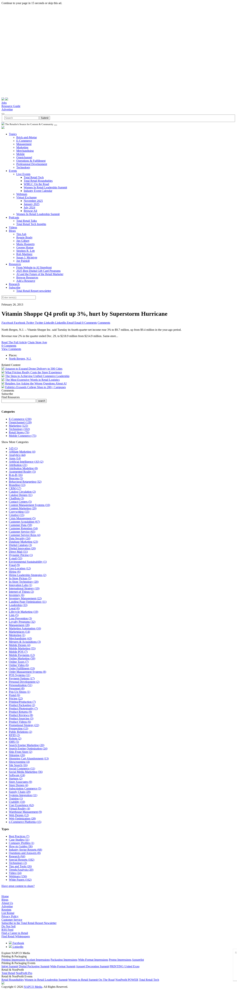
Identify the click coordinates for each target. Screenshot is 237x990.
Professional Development (31, 164)
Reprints (6, 909)
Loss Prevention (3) (20, 618)
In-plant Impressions (38, 959)
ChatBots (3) (16, 498)
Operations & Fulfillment (31, 160)
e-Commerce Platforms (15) (25, 821)
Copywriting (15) (19, 511)
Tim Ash (21, 234)
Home (5, 896)
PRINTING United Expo (124, 966)
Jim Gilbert (22, 240)
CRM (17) (15, 488)
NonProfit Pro (24, 973)
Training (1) (16, 798)
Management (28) (19, 625)
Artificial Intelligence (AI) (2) (26, 461)
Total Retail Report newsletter (33, 290)
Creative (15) (16, 515)
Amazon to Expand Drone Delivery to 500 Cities (33, 368)
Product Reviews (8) (21, 715)
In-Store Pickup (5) (20, 578)
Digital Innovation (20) (22, 548)
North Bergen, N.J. (20, 358)
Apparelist (138, 959)
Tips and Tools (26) (20, 866)
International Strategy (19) (24, 588)
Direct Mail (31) (18, 551)
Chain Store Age (37, 342)
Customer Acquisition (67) (24, 521)
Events (13, 170)
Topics (13, 134)
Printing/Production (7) (22, 701)
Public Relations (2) (20, 731)
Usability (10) (17, 801)
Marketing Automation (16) (25, 628)
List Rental (7, 913)
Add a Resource (25, 280)
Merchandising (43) (20, 638)
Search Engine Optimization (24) (28, 748)
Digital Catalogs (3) (20, 545)
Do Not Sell (8, 926)
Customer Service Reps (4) (24, 535)
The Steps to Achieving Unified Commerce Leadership (37, 376)
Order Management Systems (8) (27, 671)
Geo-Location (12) (20, 568)
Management (23, 144)
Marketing (22, 147)
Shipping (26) (17, 755)
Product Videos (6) (20, 721)
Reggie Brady (24, 237)
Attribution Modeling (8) (23, 468)
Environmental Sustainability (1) (28, 561)
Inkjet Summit (9, 966)
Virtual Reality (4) (19, 808)
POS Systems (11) (19, 675)
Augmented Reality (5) (22, 471)
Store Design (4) (18, 785)
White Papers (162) (20, 879)
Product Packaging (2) (22, 705)
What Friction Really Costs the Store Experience (33, 372)
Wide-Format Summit (62, 966)
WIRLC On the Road (36, 184)
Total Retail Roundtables (38, 180)
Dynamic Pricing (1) (21, 555)
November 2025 (33, 200)
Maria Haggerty (25, 244)
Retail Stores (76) (19, 432)
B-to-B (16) (16, 475)
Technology (23, 167)
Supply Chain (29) (20, 791)
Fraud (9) (14, 565)
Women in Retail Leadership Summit (46, 979)
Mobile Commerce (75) (22, 435)
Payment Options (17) (22, 678)
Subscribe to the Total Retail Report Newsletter (28, 923)
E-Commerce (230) (20, 419)
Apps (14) (15, 458)
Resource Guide (10, 106)
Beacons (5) (16, 478)
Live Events (23, 174)
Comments (104, 322)
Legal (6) (14, 608)
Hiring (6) (15, 571)
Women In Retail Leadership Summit (45, 187)
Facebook (18, 943)
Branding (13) (17, 485)
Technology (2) (18, 863)
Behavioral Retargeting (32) (25, 481)
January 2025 (31, 204)
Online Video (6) (19, 665)
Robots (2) (15, 738)
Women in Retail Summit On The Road (91, 979)
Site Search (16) (18, 765)
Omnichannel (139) (20, 422)
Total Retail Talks (26, 220)
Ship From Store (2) (20, 751)
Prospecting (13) (18, 728)
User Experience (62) (21, 805)
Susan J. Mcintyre (26, 257)
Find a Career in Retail (14, 933)
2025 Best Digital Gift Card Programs (38, 270)
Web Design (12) (19, 815)
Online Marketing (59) (22, 658)
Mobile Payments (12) (22, 655)
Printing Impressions (13, 959)
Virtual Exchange (26, 197)
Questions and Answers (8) (25, 853)
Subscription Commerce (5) (25, 788)
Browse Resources (27, 277)
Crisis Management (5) (22, 518)
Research (14, 284)
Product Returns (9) (20, 711)
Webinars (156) (18, 876)
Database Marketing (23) (23, 541)
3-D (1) (13, 448)
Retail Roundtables (12, 979)
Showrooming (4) (19, 761)
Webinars (21, 194)
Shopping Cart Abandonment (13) (29, 758)
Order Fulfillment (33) (22, 668)
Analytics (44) (17, 455)
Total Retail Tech (34, 177)
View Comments (11, 349)
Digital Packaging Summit (34, 966)
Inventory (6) (16, 595)
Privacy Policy (10, 916)
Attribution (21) (18, 465)
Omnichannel (24, 157)
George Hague (25, 247)
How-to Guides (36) (21, 846)
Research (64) (17, 856)
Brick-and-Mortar (26, 137)
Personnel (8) (16, 688)
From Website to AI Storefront (34, 267)
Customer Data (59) (20, 525)
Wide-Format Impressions (93, 959)
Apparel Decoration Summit (92, 966)
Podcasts (14, 217)
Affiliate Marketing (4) (22, 451)
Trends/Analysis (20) (21, 869)
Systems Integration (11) (23, 795)
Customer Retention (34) (23, 528)
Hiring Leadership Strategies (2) (27, 575)
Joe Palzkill (23, 260)
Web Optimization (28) (22, 818)
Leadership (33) (18, 605)
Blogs (12, 230)
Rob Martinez (24, 254)
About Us (7, 903)
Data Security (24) (19, 538)
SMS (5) (14, 741)
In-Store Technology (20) (24, 581)
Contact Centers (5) (20, 501)
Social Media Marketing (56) (26, 771)
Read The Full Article (14, 342)
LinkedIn (17, 946)
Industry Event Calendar (38, 190)
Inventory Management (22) (25, 598)
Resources (15, 264)
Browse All (30, 210)
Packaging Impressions (64, 959)
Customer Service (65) (22, 531)
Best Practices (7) (19, 836)
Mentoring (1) (17, 635)
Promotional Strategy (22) (24, 725)
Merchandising (25, 150)
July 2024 (29, 207)
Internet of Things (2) (21, 591)
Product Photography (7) (23, 708)
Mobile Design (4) (19, 645)
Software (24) (17, 775)
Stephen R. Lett (25, 250)
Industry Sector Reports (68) (25, 849)
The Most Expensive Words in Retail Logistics (32, 379)
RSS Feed (7, 929)
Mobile (20, 154)
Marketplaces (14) (19, 631)
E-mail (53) (15, 558)
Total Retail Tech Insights (31, 224)
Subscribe (14, 287)
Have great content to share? (18, 886)
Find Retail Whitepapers (15, 936)
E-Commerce (24, 140)
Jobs (4, 102)
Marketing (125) (18, 425)
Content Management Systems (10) (29, 505)
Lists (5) (14, 615)
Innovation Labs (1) (20, 585)
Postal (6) (14, 695)
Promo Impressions (120, 959)
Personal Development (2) (24, 681)
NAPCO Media (33, 986)
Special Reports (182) (21, 859)
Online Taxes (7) (19, 661)
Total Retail (8, 973)
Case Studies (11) (19, 839)
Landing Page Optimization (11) (27, 601)
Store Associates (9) (20, 781)
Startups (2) (15, 778)
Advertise (7, 109)
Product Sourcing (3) (21, 718)
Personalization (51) (20, 685)
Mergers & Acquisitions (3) (25, 641)
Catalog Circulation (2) (22, 491)
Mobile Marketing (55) (22, 648)
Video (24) (15, 873)
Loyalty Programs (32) (22, 621)
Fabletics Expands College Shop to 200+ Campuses (35, 387)
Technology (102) (19, 429)
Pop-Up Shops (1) (19, 691)
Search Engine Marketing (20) (26, 745)
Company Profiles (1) (21, 843)
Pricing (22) (16, 698)
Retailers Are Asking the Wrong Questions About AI (35, 383)
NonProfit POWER (126, 979)
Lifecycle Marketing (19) (23, 611)
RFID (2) (14, 735)
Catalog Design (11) (20, 495)
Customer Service (11, 919)
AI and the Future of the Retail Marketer (39, 274)
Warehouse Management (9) (25, 811)
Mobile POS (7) (18, 651)
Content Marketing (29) (22, 508)
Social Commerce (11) (22, 768)
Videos (13, 227)
